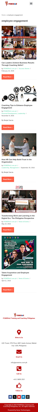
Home (4, 15)
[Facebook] (10, 397)
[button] (31, 3)
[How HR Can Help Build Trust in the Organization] (19, 144)
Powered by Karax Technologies (19, 410)
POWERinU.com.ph (10, 68)
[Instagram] (28, 397)
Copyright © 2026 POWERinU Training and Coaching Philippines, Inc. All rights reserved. (19, 405)
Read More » (7, 76)
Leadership (21, 113)
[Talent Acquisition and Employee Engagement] (19, 252)
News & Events (24, 221)
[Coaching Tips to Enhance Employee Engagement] (19, 92)
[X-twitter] (15, 397)
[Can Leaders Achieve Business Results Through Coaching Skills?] (19, 43)
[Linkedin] (23, 397)
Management (14, 167)
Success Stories (24, 68)
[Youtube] (19, 397)
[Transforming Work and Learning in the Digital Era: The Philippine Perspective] (19, 199)
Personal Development (9, 113)
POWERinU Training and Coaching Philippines (19, 318)
